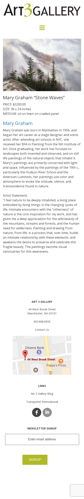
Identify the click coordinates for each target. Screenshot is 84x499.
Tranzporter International (42, 402)
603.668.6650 (42, 321)
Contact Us (42, 330)
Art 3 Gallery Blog (42, 393)
